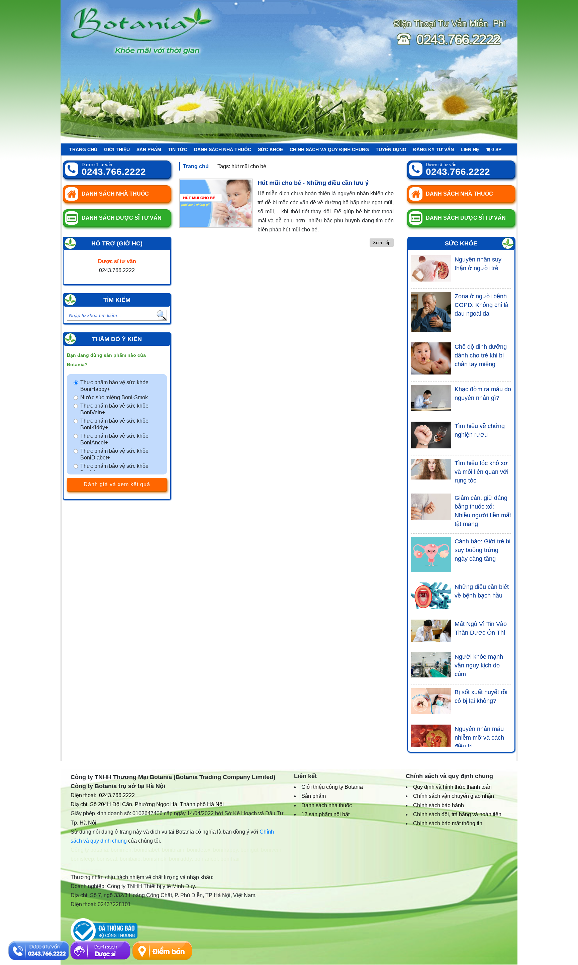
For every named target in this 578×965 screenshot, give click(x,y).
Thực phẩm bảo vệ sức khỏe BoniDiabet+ (114, 454)
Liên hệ (470, 149)
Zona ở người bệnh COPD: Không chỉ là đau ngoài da (481, 305)
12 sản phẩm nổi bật (325, 814)
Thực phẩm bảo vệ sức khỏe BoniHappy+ (114, 386)
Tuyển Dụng (391, 149)
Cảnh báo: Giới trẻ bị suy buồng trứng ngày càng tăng (482, 550)
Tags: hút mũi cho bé (241, 166)
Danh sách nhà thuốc (222, 149)
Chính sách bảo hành (438, 805)
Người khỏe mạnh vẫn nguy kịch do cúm (479, 665)
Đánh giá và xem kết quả (117, 484)
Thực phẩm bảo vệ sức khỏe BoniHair (114, 469)
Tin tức (177, 149)
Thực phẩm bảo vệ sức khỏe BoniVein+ (114, 409)
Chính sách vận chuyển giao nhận (453, 796)
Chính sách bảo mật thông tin (447, 823)
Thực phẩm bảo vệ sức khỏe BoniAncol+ (114, 439)
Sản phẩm (148, 149)
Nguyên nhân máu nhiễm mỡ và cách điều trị (479, 738)
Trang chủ (83, 149)
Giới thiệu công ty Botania (332, 787)
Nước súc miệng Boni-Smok (114, 397)
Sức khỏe (270, 149)
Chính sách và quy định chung (329, 149)
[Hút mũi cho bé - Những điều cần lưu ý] (216, 203)
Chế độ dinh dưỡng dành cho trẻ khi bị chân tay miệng (481, 355)
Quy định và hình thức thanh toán (452, 787)
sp (496, 149)
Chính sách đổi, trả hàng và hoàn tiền (457, 814)
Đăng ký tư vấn (433, 149)
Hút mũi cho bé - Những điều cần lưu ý (313, 183)
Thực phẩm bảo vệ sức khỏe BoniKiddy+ (114, 424)
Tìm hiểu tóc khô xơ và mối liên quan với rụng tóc (481, 472)
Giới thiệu (117, 149)
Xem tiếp (381, 242)
